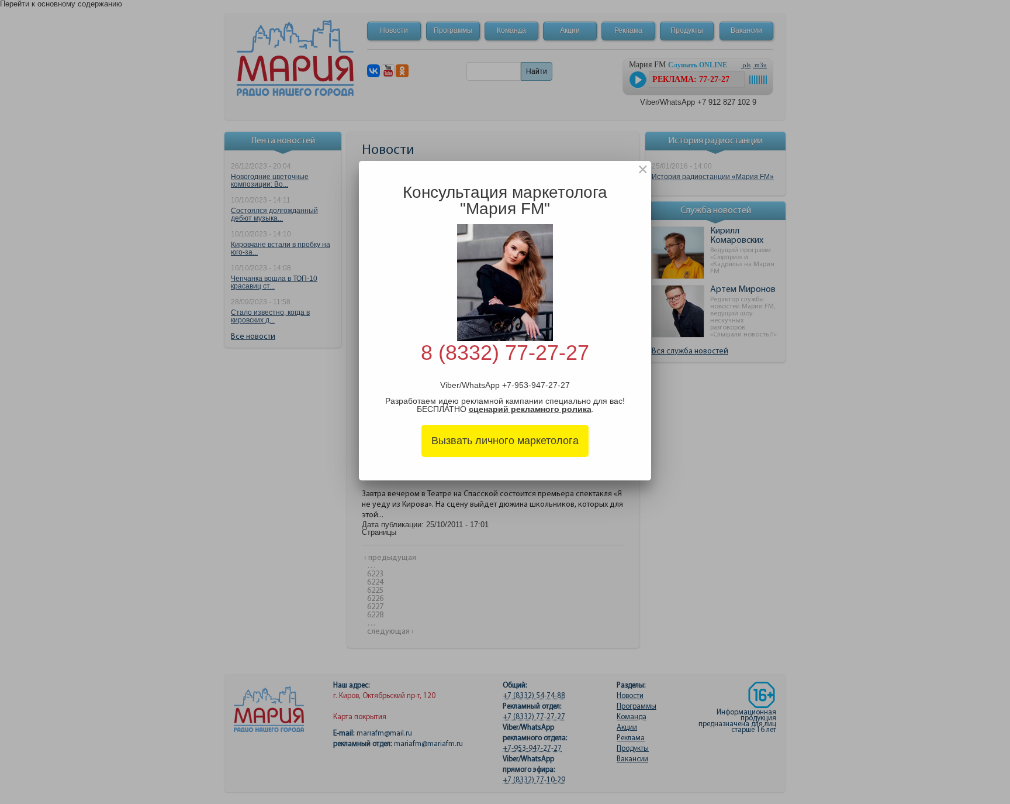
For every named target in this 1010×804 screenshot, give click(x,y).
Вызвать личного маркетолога (505, 440)
